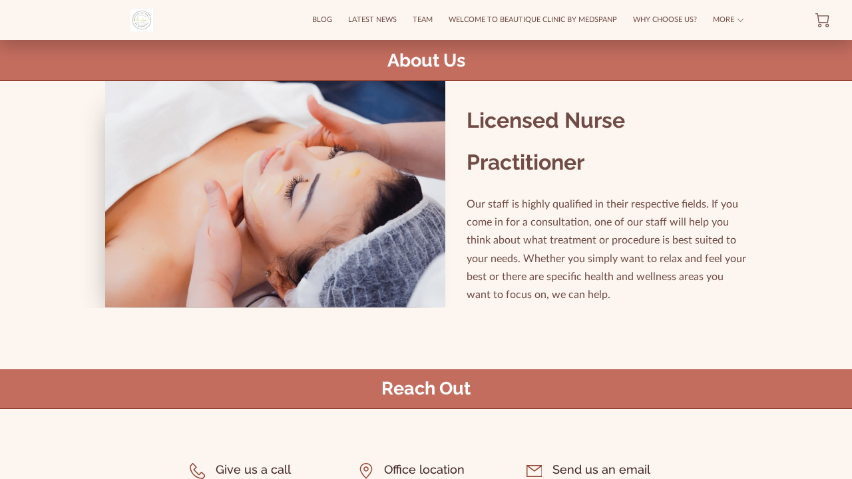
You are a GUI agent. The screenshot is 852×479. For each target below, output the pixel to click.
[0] (822, 20)
